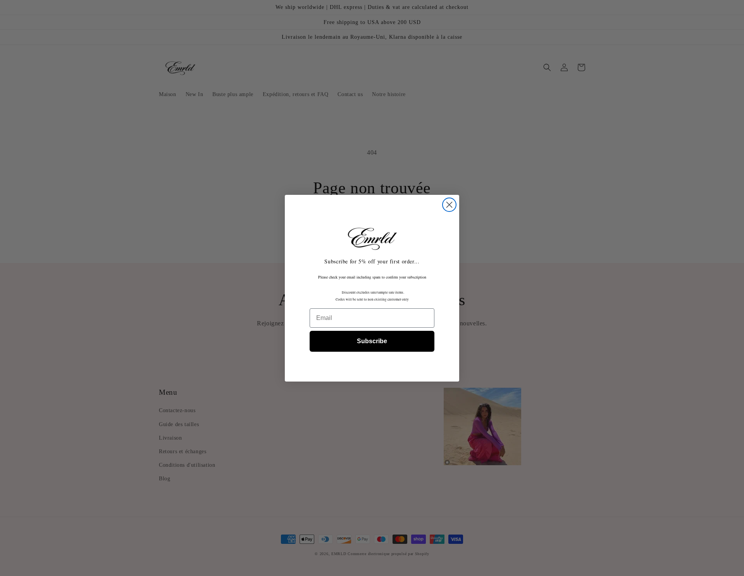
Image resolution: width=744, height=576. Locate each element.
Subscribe (372, 341)
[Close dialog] (449, 204)
